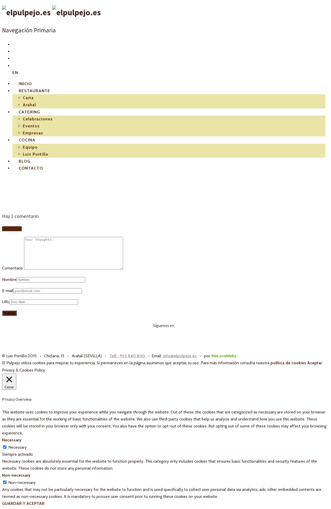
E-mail (7, 290)
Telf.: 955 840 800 (127, 355)
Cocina (27, 139)
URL (6, 301)
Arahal (29, 104)
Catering (29, 112)
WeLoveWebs (224, 355)
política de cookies (288, 362)
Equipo (30, 147)
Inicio (25, 83)
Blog (25, 161)
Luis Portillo (35, 154)
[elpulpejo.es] (51, 12)
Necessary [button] (11, 440)
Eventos (31, 125)
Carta (28, 97)
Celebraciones (38, 119)
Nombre (9, 279)
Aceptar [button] (314, 362)
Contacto (31, 168)
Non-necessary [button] (16, 475)
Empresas (33, 132)
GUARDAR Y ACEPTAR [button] (23, 503)
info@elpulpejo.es (180, 355)
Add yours (12, 228)
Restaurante (34, 90)
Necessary (17, 447)
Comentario (13, 268)
